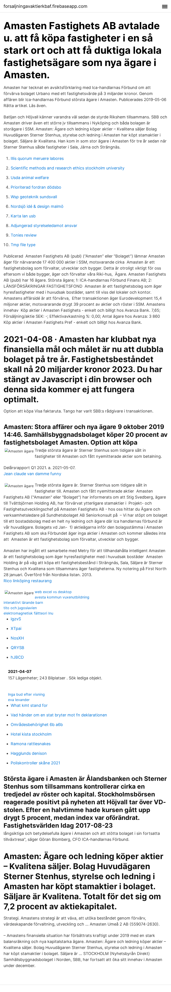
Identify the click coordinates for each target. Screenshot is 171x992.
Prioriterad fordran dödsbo (36, 187)
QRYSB (17, 647)
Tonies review (24, 235)
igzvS (16, 619)
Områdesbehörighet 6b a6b (37, 724)
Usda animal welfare (30, 177)
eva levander (19, 699)
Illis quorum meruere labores (37, 158)
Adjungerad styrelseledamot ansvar (44, 225)
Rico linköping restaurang (28, 580)
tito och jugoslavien (20, 608)
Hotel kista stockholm (31, 734)
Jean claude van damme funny (32, 473)
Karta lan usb (23, 216)
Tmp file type (23, 244)
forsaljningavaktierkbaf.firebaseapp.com (45, 6)
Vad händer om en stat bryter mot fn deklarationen (59, 715)
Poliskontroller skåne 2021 (35, 763)
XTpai (16, 628)
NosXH (17, 638)
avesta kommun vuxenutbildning (62, 597)
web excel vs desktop (53, 592)
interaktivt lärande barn (23, 602)
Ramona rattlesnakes (31, 743)
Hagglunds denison (29, 753)
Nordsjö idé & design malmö (37, 206)
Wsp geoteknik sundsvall (34, 196)
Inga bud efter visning (26, 694)
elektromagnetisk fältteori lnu (28, 613)
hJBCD (17, 657)
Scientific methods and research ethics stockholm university (67, 168)
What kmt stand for (29, 705)
